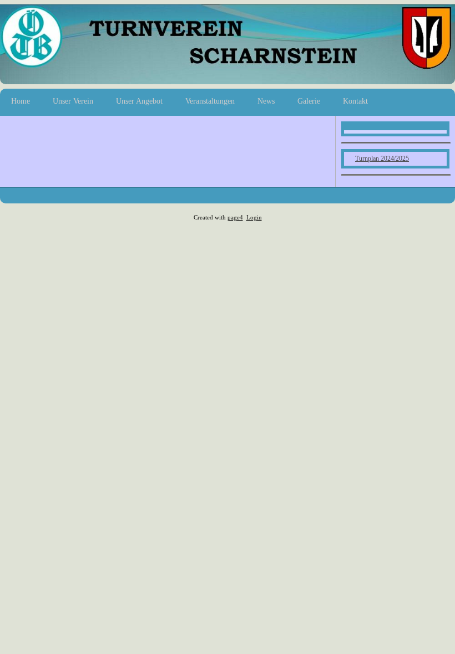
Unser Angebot (139, 101)
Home (20, 101)
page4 (235, 217)
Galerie (308, 101)
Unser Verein (73, 101)
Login (254, 217)
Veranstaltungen (210, 101)
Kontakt (355, 101)
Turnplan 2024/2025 (382, 158)
